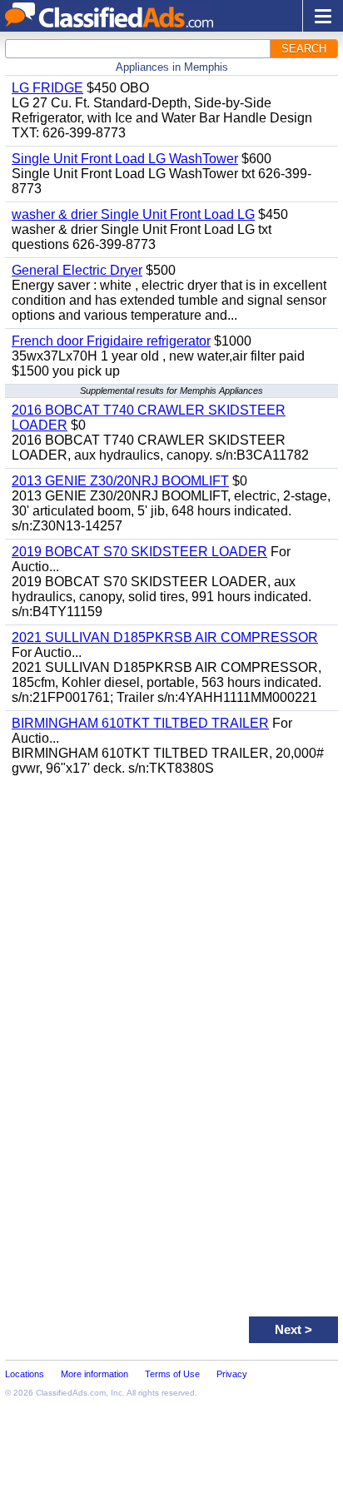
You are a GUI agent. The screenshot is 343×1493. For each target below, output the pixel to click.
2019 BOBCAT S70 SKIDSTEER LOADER (139, 552)
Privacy (231, 1374)
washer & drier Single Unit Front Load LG (133, 214)
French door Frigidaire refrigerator (111, 341)
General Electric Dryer (77, 270)
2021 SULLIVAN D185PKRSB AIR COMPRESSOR (165, 637)
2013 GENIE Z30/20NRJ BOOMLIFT (120, 481)
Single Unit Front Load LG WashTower (125, 159)
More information (94, 1374)
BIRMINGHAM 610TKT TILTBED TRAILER (140, 723)
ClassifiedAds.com (71, 1392)
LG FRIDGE (47, 88)
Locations (24, 1374)
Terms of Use (172, 1374)
